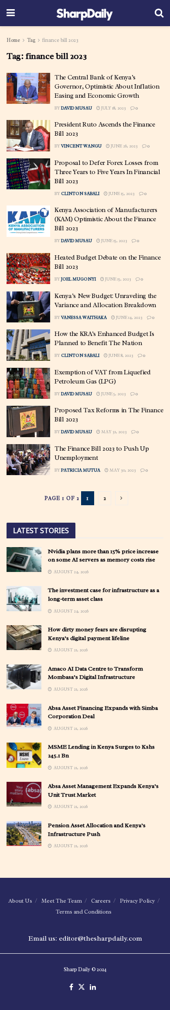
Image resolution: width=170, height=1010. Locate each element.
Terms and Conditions (84, 911)
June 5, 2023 (113, 394)
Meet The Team (61, 900)
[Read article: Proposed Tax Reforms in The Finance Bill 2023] (28, 421)
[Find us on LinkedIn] (93, 987)
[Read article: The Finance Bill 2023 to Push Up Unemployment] (28, 460)
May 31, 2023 (113, 432)
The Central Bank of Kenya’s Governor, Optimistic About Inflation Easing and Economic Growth (106, 86)
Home (13, 40)
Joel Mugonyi (78, 279)
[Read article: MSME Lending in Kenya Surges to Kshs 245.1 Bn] (24, 755)
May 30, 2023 (122, 470)
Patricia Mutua (80, 470)
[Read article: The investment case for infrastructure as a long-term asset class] (24, 598)
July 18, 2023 (113, 108)
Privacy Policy (137, 900)
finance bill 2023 (60, 40)
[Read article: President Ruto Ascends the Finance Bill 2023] (28, 135)
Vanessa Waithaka (84, 317)
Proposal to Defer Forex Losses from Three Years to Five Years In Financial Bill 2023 (107, 172)
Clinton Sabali (80, 193)
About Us (20, 900)
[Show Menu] (11, 13)
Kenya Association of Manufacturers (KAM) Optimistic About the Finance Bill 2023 (105, 219)
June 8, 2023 (120, 355)
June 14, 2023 (129, 317)
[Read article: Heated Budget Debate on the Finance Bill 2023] (28, 268)
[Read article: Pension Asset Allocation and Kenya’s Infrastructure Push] (24, 833)
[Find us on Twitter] (81, 987)
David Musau (76, 108)
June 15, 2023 (121, 193)
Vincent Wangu (81, 146)
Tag (31, 40)
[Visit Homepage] (84, 13)
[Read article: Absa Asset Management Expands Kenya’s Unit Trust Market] (24, 794)
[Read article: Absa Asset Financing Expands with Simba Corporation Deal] (24, 716)
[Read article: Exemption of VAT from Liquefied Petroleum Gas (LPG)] (28, 383)
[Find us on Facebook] (71, 987)
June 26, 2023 (124, 146)
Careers (101, 900)
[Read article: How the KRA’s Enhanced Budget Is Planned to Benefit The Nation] (28, 345)
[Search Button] (159, 13)
